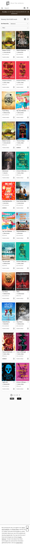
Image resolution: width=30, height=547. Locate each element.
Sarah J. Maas (6, 82)
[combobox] (12, 8)
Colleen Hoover (21, 293)
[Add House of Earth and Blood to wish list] (14, 359)
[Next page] (19, 395)
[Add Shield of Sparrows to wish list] (28, 57)
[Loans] (24, 8)
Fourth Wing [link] (5, 110)
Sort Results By (5, 23)
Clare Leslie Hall (7, 52)
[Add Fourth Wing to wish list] (14, 118)
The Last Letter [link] (6, 261)
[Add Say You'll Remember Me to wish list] (28, 118)
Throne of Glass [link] (20, 141)
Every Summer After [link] (21, 201)
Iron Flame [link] (5, 291)
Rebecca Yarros (7, 112)
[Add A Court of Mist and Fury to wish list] (28, 178)
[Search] (2, 8)
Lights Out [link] (5, 382)
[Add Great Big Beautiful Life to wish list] (14, 208)
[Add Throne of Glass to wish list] (28, 148)
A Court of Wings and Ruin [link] (22, 382)
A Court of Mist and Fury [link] (22, 171)
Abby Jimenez (21, 112)
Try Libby (4, 12)
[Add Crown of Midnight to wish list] (28, 359)
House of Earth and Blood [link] (7, 352)
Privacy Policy (15, 529)
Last (19, 398)
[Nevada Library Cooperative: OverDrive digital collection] (15, 3)
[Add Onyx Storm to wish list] (28, 329)
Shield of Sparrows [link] (21, 50)
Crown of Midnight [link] (21, 352)
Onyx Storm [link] (19, 322)
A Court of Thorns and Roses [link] (7, 80)
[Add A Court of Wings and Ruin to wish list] (28, 389)
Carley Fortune (21, 203)
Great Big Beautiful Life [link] (7, 201)
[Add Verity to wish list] (28, 299)
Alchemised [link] (5, 171)
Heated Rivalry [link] (6, 322)
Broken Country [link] (6, 50)
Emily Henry (6, 203)
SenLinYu (5, 173)
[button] (25, 19)
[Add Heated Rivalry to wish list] (14, 329)
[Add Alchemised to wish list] (14, 178)
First (12, 398)
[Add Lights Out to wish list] (14, 389)
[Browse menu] (27, 8)
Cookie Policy (19, 542)
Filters (3, 27)
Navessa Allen (7, 384)
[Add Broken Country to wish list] (14, 57)
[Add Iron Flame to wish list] (14, 299)
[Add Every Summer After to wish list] (28, 208)
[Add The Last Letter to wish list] (14, 268)
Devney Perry (20, 52)
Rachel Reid (6, 323)
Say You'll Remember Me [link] (22, 110)
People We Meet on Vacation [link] (22, 231)
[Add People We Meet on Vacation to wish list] (28, 238)
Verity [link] (18, 291)
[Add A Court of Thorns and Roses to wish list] (14, 87)
